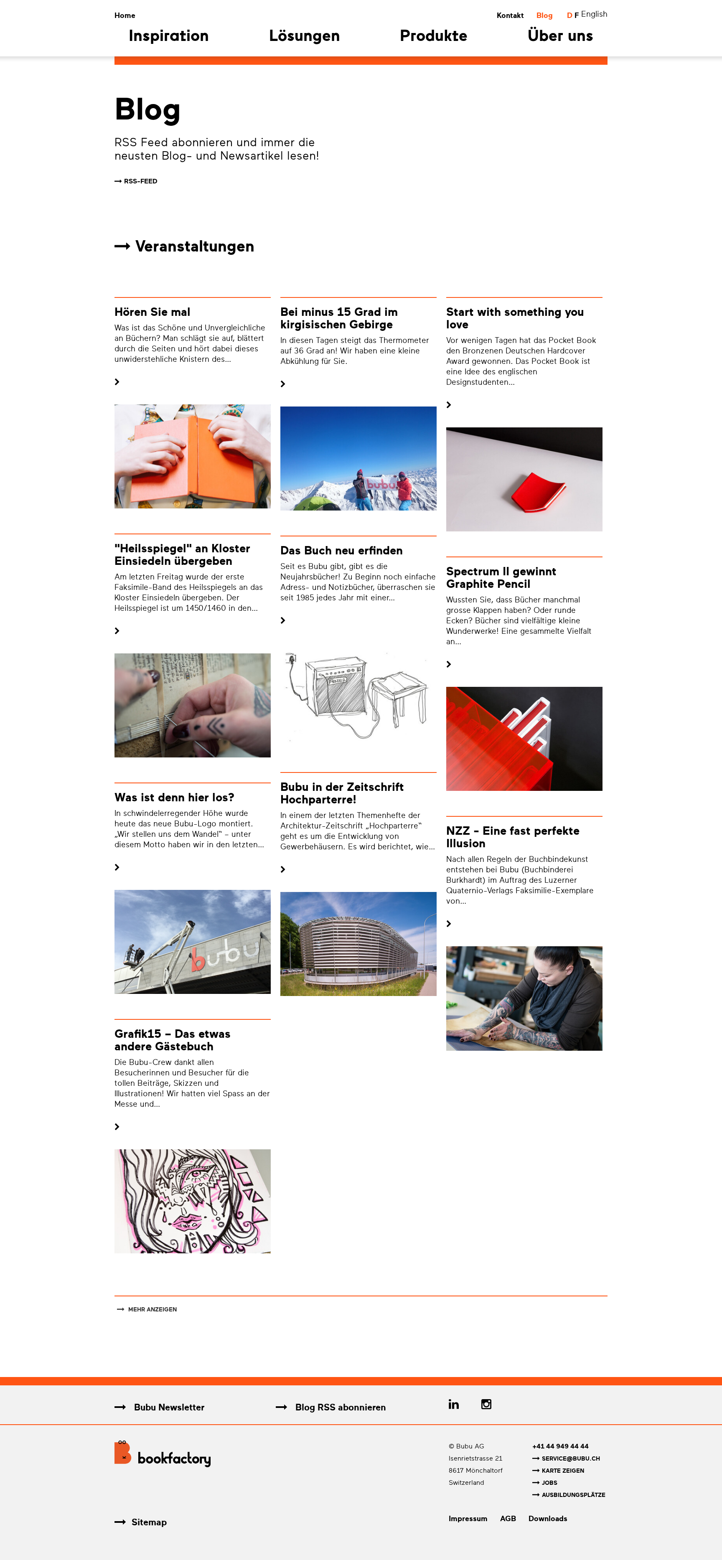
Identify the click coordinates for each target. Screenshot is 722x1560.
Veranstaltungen (194, 246)
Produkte (434, 37)
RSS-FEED (141, 181)
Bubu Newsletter (168, 1407)
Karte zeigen (563, 1471)
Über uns (560, 37)
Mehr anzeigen (152, 1309)
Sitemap (149, 1522)
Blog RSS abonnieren (339, 1407)
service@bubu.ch (571, 1459)
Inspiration (169, 37)
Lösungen (304, 37)
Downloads (548, 1518)
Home (124, 15)
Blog (544, 15)
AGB (508, 1518)
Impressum (468, 1518)
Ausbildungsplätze (573, 1495)
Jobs (549, 1483)
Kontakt (510, 15)
